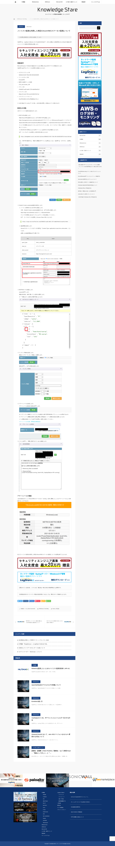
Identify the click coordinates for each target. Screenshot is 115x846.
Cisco (44, 807)
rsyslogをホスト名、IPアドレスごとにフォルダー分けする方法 (51, 719)
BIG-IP (44, 803)
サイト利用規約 (60, 807)
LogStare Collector (60, 792)
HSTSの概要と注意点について (77, 817)
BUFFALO (45, 805)
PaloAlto (44, 794)
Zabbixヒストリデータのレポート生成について (32, 647)
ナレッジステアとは (95, 1)
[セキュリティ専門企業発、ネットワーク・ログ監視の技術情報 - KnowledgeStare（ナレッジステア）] (57, 12)
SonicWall (45, 820)
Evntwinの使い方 (37, 701)
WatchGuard (45, 822)
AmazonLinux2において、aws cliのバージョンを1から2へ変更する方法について (51, 735)
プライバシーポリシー (61, 809)
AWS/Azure (47, 1)
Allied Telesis (45, 801)
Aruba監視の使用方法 (75, 807)
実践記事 (83, 1)
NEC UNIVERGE (46, 816)
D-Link (44, 809)
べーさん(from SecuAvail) (29, 608)
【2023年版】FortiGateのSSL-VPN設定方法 (87, 197)
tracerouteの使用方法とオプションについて (87, 179)
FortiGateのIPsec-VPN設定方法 (84, 188)
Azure (53, 608)
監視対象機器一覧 (62, 801)
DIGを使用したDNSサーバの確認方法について (88, 182)
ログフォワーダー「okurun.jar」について (30, 651)
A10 (43, 798)
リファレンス (61, 794)
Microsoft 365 (59, 1)
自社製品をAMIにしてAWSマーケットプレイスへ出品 (34, 640)
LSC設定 (57, 608)
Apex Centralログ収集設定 (76, 812)
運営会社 (59, 805)
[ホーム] (15, 2)
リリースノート (62, 796)
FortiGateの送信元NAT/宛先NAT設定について (87, 185)
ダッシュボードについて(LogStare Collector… (81, 802)
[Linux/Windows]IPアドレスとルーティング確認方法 (89, 176)
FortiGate (45, 796)
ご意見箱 (59, 803)
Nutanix (44, 818)
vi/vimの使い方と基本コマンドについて (86, 194)
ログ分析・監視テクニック (71, 1)
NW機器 (23, 1)
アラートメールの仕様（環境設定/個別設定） (30, 421)
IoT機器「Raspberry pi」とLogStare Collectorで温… (33, 644)
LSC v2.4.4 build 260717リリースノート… (80, 796)
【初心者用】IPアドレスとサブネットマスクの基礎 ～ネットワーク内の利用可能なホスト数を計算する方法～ (93, 166)
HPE (44, 813)
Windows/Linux (35, 1)
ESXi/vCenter (45, 811)
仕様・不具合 (61, 798)
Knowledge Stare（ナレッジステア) (56, 843)
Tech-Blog (46, 608)
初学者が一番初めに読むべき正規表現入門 (87, 191)
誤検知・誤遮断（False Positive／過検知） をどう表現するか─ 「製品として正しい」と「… (51, 752)
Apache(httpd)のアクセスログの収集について (46, 685)
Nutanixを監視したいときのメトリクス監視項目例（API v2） (51, 668)
